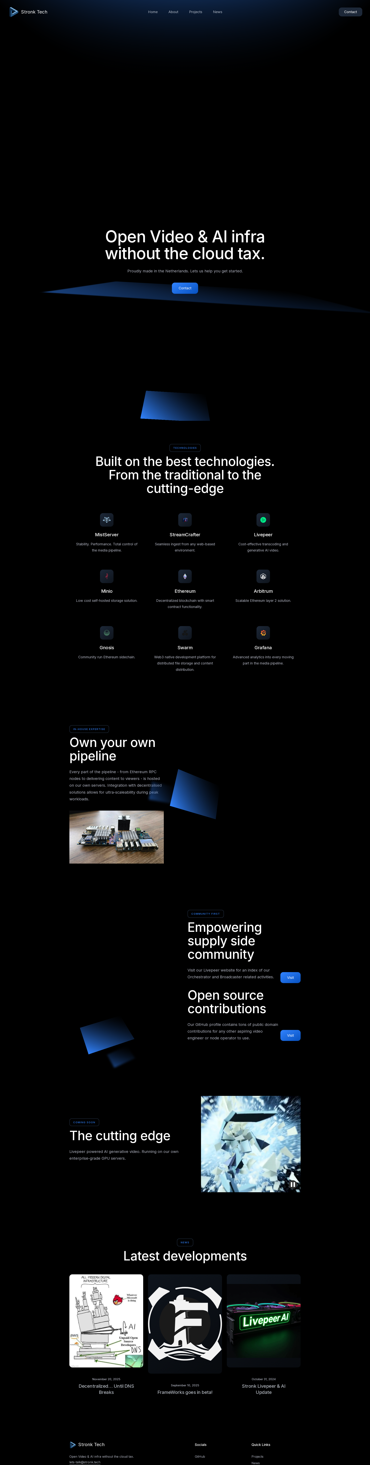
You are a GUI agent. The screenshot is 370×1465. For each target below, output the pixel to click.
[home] (14, 12)
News (217, 12)
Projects (195, 12)
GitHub (200, 1456)
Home (153, 12)
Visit (290, 978)
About (173, 12)
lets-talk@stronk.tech (84, 1462)
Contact (350, 12)
